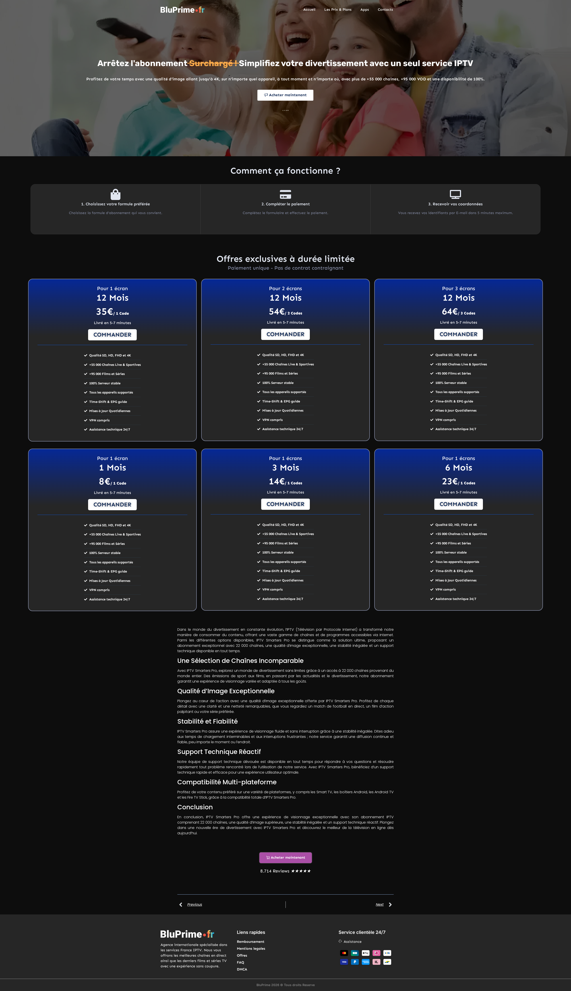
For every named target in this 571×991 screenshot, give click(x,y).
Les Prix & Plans (338, 9)
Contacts (385, 9)
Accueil (309, 9)
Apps (364, 9)
